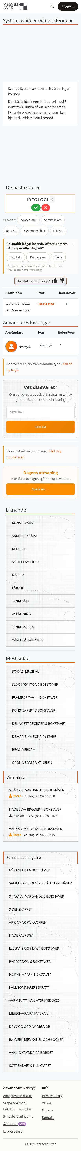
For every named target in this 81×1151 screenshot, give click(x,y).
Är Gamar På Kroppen (28, 922)
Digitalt (15, 257)
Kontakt (48, 1117)
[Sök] (52, 6)
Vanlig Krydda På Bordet (31, 1052)
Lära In (18, 587)
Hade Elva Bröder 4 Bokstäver (35, 809)
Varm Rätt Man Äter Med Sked (34, 1000)
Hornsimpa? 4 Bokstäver (30, 974)
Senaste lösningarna (18, 1116)
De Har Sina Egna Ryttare (34, 736)
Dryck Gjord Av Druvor (29, 1026)
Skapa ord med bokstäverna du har (17, 1106)
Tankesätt (20, 601)
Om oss (47, 1110)
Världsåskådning (27, 639)
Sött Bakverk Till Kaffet (30, 1065)
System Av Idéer (25, 561)
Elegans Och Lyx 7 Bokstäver (34, 948)
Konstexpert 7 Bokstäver (33, 710)
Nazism (58, 231)
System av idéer (34, 231)
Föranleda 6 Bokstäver (29, 870)
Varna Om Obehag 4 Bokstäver (35, 828)
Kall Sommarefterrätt (29, 987)
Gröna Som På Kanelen (32, 762)
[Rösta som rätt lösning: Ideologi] (36, 207)
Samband (14, 1123)
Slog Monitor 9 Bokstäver (35, 684)
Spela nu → (40, 489)
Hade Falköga (21, 935)
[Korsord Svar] (15, 6)
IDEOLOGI (38, 199)
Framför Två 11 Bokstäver (35, 697)
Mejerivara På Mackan (28, 1013)
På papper (37, 257)
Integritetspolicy (33, 269)
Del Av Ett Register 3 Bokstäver (39, 723)
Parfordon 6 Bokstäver (30, 961)
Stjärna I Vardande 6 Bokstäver (36, 789)
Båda (58, 257)
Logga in (68, 6)
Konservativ (28, 220)
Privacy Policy (52, 1096)
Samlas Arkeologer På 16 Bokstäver (40, 883)
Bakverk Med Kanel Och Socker (36, 1039)
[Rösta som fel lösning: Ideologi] (45, 207)
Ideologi (45, 304)
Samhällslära (53, 220)
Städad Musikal (25, 671)
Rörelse (11, 231)
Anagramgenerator (17, 1096)
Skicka (40, 427)
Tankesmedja (23, 626)
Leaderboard (12, 1131)
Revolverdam (24, 749)
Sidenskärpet (20, 909)
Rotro (16, 796)
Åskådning (21, 614)
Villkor (46, 1103)
